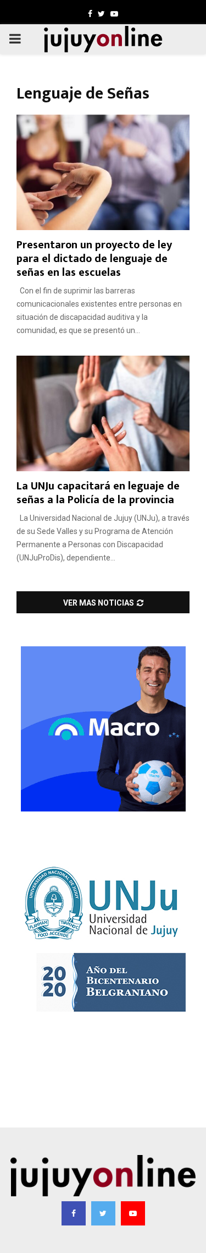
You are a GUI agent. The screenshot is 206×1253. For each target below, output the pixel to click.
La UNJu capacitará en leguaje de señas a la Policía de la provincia (98, 493)
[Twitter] (103, 1213)
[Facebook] (74, 1213)
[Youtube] (133, 1213)
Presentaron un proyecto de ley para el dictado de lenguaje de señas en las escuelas (94, 259)
